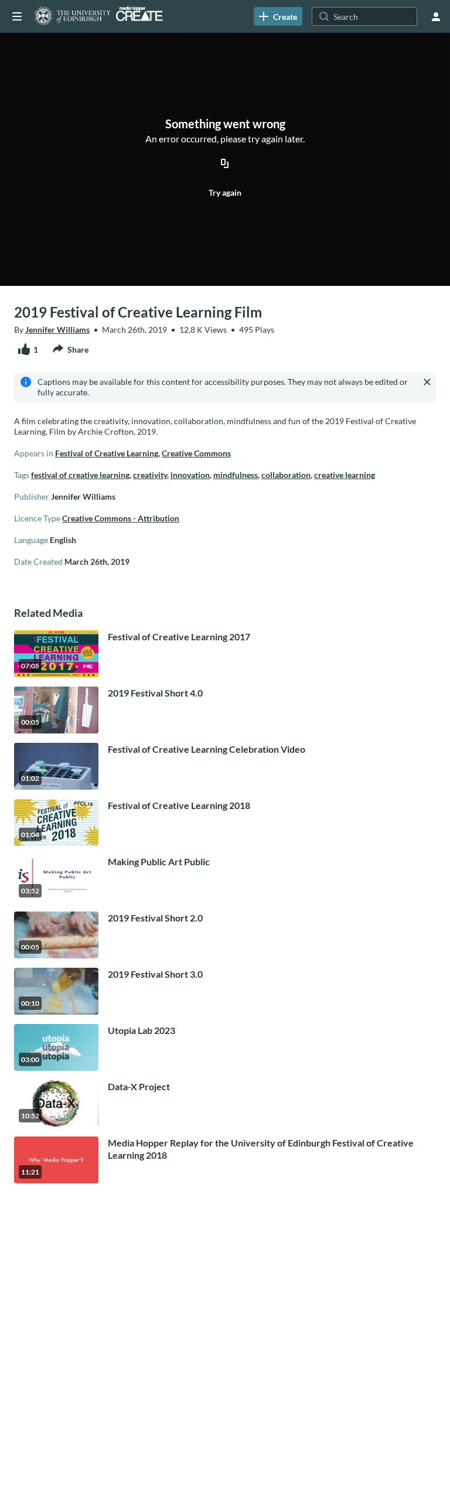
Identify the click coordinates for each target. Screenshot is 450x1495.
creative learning (344, 475)
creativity (150, 475)
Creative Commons (196, 453)
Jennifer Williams (57, 330)
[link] (278, 16)
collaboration (286, 475)
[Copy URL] (225, 164)
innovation (190, 475)
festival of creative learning (80, 475)
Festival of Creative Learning (106, 453)
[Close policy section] (427, 382)
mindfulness (235, 475)
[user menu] (436, 16)
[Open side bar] (17, 16)
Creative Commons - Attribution (120, 518)
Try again (225, 192)
